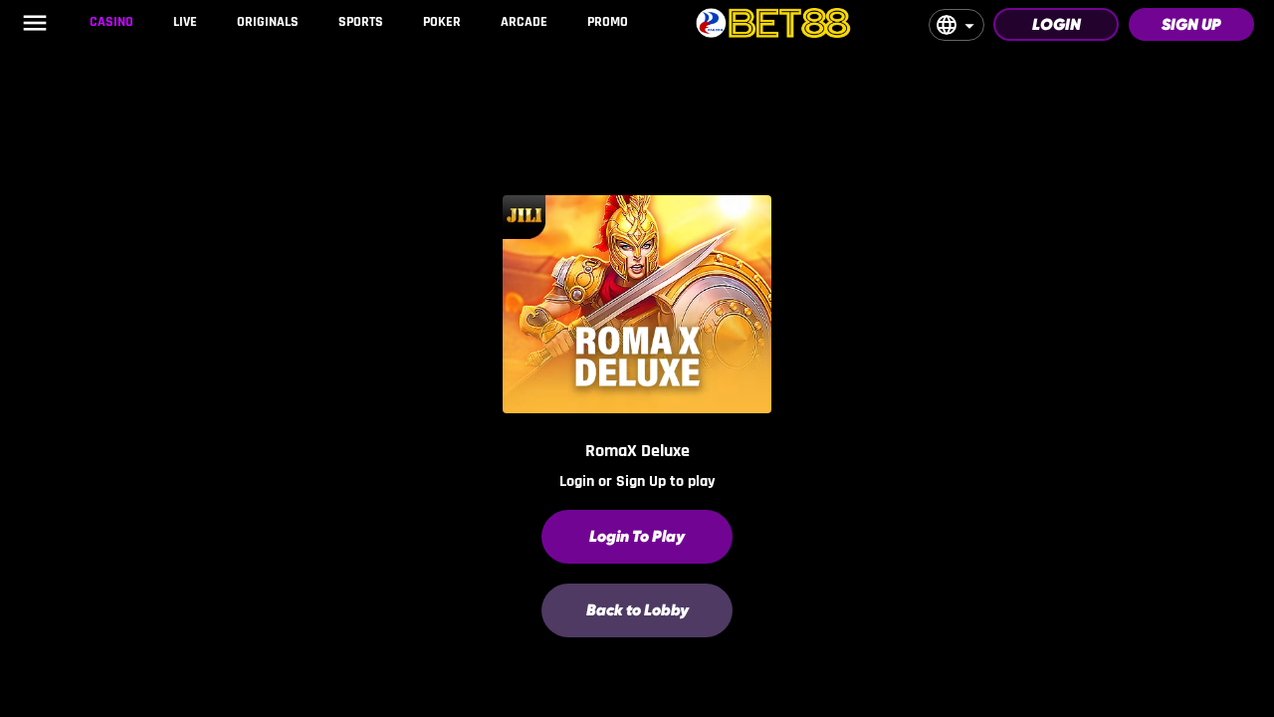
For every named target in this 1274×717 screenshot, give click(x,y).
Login (1056, 24)
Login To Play (637, 536)
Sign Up (1191, 24)
